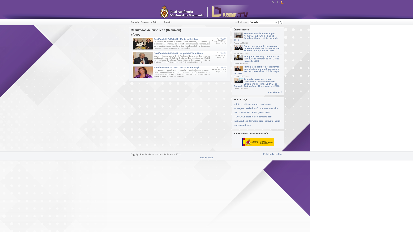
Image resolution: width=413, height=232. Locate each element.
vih (248, 112)
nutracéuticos (241, 121)
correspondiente (242, 125)
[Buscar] (280, 22)
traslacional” (252, 108)
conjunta (269, 121)
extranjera (239, 108)
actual (278, 121)
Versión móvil (206, 157)
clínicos (238, 104)
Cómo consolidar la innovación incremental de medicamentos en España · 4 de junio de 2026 (262, 48)
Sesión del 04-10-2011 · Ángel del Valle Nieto (178, 53)
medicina (273, 108)
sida (261, 121)
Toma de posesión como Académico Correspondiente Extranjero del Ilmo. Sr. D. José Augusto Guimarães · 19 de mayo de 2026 (257, 82)
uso (256, 117)
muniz (255, 104)
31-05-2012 (239, 117)
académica (265, 104)
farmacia (253, 121)
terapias (263, 117)
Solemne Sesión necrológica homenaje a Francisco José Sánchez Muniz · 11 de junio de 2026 (256, 37)
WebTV (223, 39)
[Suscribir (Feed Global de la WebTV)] (282, 2)
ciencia (242, 112)
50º (235, 112)
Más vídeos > (275, 92)
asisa (267, 112)
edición (247, 104)
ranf (270, 117)
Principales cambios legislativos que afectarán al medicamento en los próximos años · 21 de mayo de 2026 (257, 70)
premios (264, 108)
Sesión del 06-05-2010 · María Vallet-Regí (176, 67)
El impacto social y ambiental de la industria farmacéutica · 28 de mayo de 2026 (261, 58)
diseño (249, 117)
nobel (254, 112)
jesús (261, 112)
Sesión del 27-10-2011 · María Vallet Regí (176, 39)
